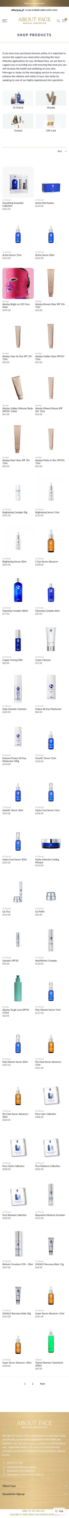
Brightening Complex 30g (14, 512)
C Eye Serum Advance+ (46, 561)
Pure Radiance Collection (47, 1166)
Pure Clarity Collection (13, 1166)
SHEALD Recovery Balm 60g (16, 1313)
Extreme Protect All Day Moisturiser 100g (14, 759)
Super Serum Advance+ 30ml (16, 1362)
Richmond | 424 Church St (20, 1470)
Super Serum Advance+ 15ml (49, 1313)
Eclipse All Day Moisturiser (48, 709)
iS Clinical (6, 200)
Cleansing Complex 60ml (47, 610)
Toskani (38, 1359)
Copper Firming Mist (12, 660)
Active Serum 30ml (44, 255)
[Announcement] (34, 3)
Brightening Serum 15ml (47, 512)
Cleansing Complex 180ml (15, 610)
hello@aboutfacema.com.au (21, 1466)
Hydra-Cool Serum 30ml (14, 859)
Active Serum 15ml (11, 255)
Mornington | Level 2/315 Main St (25, 1474)
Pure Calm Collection (45, 1114)
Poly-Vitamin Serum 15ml (47, 1009)
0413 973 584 (15, 1462)
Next (42, 1383)
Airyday (5, 301)
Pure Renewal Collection (14, 1215)
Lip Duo (6, 911)
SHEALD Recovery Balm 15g (49, 1264)
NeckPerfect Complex (46, 960)
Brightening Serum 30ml (14, 561)
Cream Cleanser (43, 660)
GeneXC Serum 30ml (12, 810)
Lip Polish (40, 911)
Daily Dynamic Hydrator (14, 709)
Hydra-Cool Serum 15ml (47, 810)
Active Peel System (44, 203)
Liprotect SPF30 (10, 960)
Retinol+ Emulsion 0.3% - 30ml (17, 1264)
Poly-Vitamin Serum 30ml (15, 1062)
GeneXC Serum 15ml (45, 758)
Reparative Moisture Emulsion (50, 1215)
